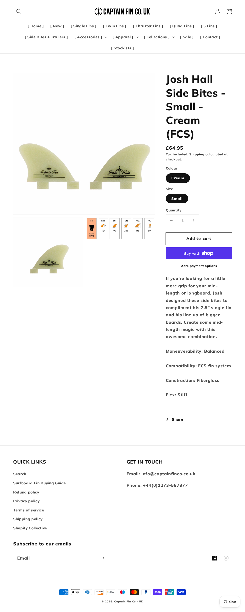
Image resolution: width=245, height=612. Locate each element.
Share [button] (177, 419)
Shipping (196, 154)
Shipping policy (28, 519)
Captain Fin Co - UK (128, 601)
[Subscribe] (102, 558)
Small (177, 198)
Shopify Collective (30, 528)
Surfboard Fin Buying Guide (39, 483)
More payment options (198, 266)
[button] (19, 11)
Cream (177, 178)
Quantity (174, 210)
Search (19, 474)
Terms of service (28, 510)
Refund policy (26, 492)
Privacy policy (26, 501)
